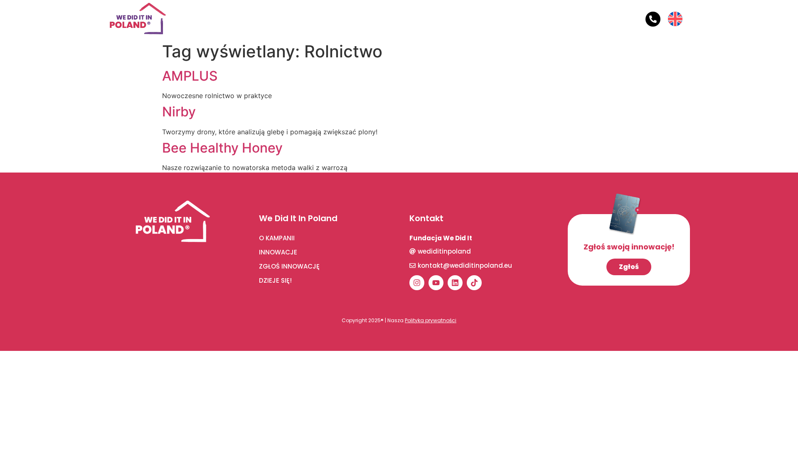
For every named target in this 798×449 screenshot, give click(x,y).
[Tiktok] (474, 282)
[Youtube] (436, 282)
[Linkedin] (455, 282)
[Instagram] (416, 282)
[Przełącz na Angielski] (675, 13)
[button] (274, 19)
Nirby (179, 112)
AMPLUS (190, 76)
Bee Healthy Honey (222, 148)
